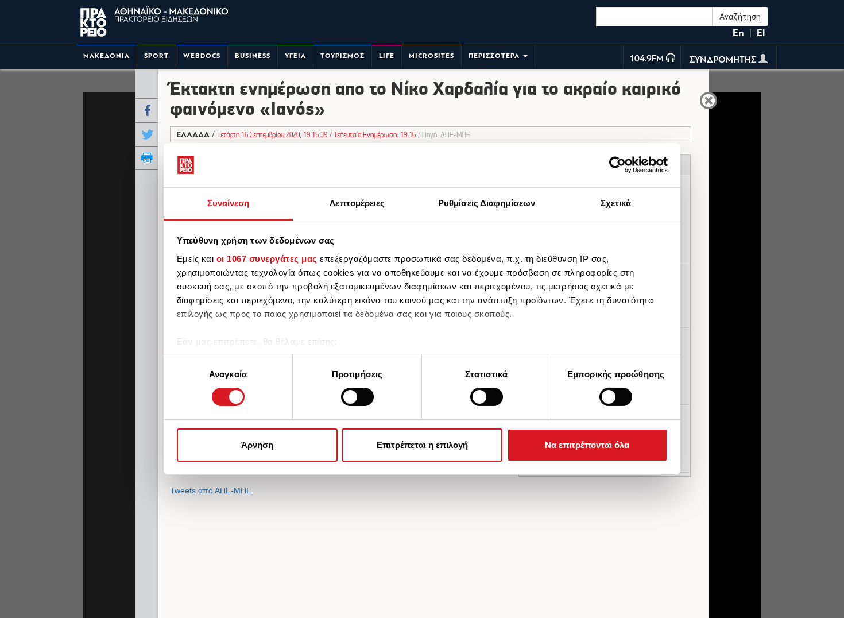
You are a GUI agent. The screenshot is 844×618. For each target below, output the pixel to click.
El (761, 33)
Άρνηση (257, 445)
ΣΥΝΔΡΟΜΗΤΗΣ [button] (724, 60)
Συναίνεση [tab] (228, 203)
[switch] (357, 397)
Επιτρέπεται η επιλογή (422, 445)
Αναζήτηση (740, 16)
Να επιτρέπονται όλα (587, 445)
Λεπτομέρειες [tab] (357, 203)
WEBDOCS (201, 56)
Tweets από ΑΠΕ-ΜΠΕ (210, 490)
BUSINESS (252, 56)
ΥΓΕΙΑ (295, 56)
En (738, 33)
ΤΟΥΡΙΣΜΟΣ (342, 56)
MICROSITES (431, 56)
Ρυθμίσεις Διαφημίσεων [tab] (486, 203)
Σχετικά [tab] (616, 203)
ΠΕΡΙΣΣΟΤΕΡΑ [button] (495, 56)
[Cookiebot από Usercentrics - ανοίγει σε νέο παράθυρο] (617, 164)
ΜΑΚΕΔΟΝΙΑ (106, 56)
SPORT (156, 56)
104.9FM (646, 59)
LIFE (386, 56)
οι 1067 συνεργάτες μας (267, 259)
